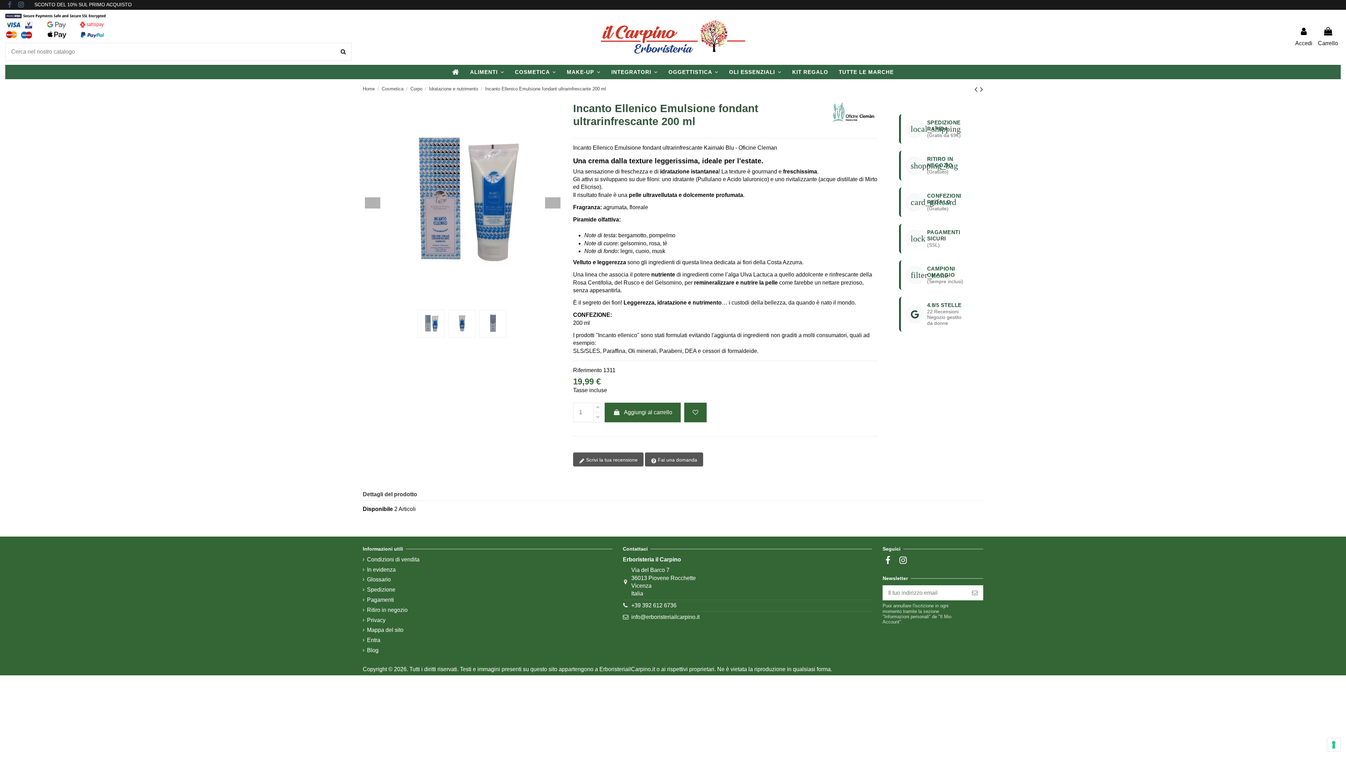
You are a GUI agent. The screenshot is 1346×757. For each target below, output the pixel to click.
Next (552, 203)
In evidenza (381, 570)
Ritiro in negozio (387, 610)
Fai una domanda (677, 460)
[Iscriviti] (974, 592)
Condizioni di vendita (393, 559)
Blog (373, 650)
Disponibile (378, 509)
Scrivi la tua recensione (611, 460)
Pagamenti (380, 600)
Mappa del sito (385, 630)
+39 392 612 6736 (654, 605)
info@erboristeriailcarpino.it (665, 617)
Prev (372, 203)
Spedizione (381, 590)
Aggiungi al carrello (648, 412)
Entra (373, 640)
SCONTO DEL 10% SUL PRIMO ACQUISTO (83, 4)
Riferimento (587, 370)
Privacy (376, 620)
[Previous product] (977, 89)
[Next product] (981, 89)
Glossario (379, 579)
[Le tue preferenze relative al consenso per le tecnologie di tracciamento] (1333, 744)
